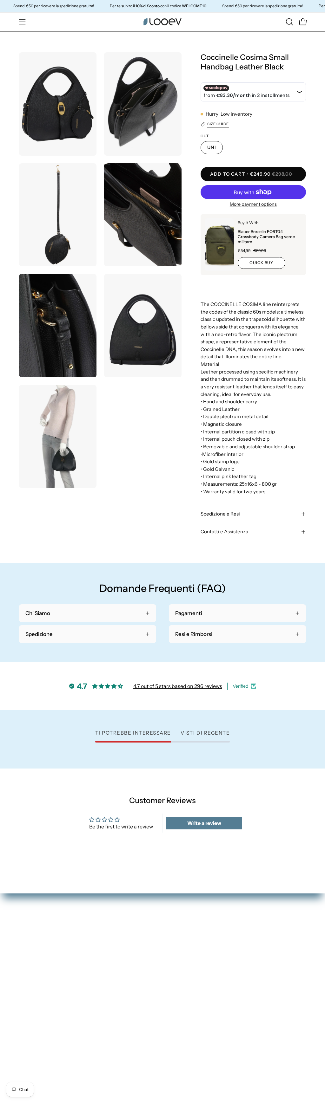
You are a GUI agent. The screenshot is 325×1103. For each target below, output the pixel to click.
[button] (288, 21)
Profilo (252, 946)
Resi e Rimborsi (262, 957)
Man (174, 946)
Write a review (204, 823)
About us (180, 990)
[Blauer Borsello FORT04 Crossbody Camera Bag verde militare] (219, 244)
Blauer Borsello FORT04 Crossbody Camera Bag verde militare (266, 236)
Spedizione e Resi (220, 514)
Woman (178, 935)
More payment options (253, 204)
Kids (174, 968)
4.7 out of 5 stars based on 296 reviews (177, 686)
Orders (252, 935)
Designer (180, 979)
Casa (175, 957)
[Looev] (162, 21)
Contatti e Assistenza (224, 532)
